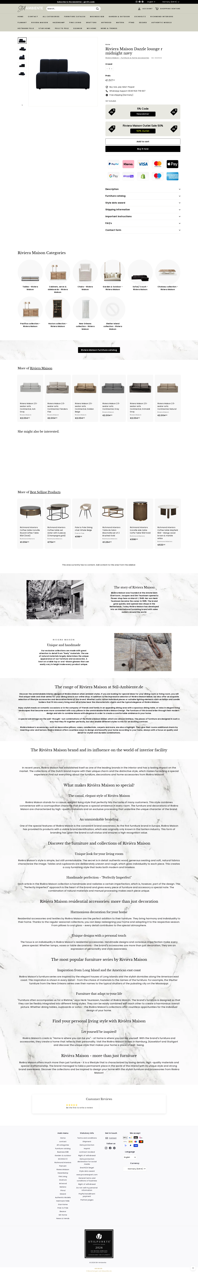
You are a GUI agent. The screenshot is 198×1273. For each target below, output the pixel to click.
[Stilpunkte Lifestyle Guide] (99, 1257)
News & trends (109, 28)
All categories (51, 16)
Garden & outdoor (119, 16)
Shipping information (117, 209)
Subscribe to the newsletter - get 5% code (76, 2)
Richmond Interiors (161, 16)
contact (33, 16)
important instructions (118, 216)
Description (112, 189)
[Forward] (22, 104)
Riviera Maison (39, 22)
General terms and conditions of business (87, 1179)
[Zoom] (63, 71)
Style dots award (115, 202)
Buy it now (143, 148)
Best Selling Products (45, 492)
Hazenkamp (59, 22)
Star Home (44, 28)
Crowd (108, 64)
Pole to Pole (62, 28)
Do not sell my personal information (86, 1189)
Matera (120, 22)
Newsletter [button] (143, 114)
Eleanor (77, 28)
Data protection (87, 1145)
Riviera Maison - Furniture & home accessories (127, 58)
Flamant (22, 22)
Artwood (106, 22)
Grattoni (91, 22)
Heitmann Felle (26, 28)
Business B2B (97, 16)
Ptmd (131, 22)
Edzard (143, 22)
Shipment (87, 1141)
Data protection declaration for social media (87, 1161)
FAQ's (108, 223)
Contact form (113, 230)
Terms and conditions (87, 1138)
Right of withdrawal (87, 1155)
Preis (107, 75)
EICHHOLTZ (140, 16)
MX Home (91, 28)
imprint (87, 1148)
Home (20, 16)
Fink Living (75, 22)
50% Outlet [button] (142, 131)
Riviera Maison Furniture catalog (99, 350)
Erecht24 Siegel (87, 1167)
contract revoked (87, 1152)
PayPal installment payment (87, 1195)
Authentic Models (161, 22)
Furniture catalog (74, 16)
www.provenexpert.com (87, 1174)
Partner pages (87, 1200)
